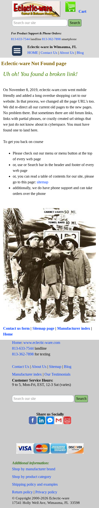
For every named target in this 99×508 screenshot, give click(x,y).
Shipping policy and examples (35, 484)
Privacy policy (46, 492)
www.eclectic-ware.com (41, 343)
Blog (80, 53)
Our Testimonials (57, 374)
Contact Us (49, 53)
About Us (67, 53)
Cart (82, 11)
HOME (32, 53)
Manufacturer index (73, 328)
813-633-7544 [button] (20, 39)
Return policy (22, 492)
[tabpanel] (49, 36)
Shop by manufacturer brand (33, 469)
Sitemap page (43, 328)
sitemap (42, 182)
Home (8, 334)
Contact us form (16, 328)
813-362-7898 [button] (51, 39)
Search (75, 23)
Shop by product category (31, 477)
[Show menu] (17, 51)
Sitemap (55, 367)
